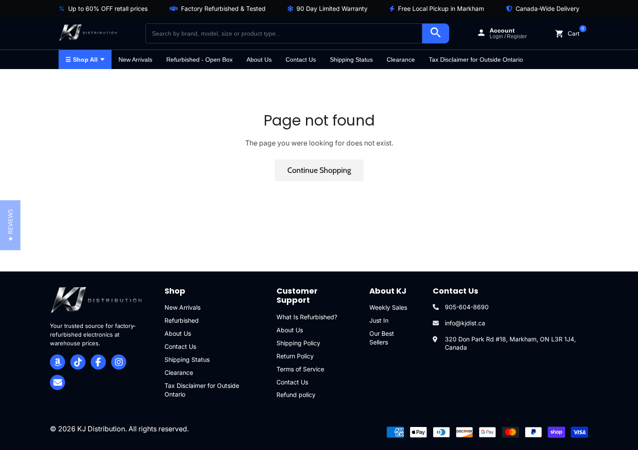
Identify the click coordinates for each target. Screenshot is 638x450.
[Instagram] (118, 362)
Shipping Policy (298, 343)
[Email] (57, 382)
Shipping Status (351, 59)
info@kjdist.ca (465, 323)
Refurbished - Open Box (199, 59)
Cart (573, 33)
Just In (378, 320)
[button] (10, 225)
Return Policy (295, 356)
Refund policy (296, 394)
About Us (259, 59)
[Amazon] (57, 362)
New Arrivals (135, 59)
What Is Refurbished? (306, 317)
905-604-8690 (467, 307)
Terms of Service (300, 369)
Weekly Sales (388, 307)
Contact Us (301, 59)
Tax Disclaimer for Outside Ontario (476, 59)
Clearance (401, 59)
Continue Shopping (319, 170)
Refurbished (181, 320)
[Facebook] (98, 362)
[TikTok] (78, 362)
